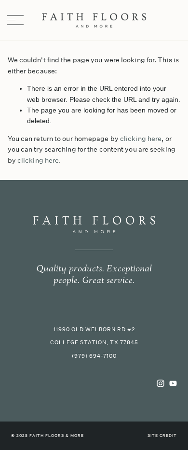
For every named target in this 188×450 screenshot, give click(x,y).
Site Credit (162, 436)
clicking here (140, 138)
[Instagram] (160, 383)
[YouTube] (173, 383)
